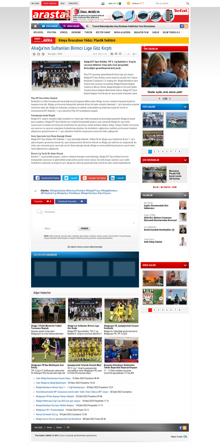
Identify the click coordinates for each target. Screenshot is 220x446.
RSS (68, 427)
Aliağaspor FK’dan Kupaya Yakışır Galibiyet (55, 396)
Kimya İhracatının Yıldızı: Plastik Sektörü (87, 40)
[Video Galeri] (71, 26)
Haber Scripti (176, 436)
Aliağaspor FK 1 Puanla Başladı (50, 410)
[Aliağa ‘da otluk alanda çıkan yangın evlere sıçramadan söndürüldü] (153, 278)
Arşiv (62, 3)
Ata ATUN (156, 205)
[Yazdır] (120, 54)
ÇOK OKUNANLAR (151, 160)
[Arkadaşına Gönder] (116, 54)
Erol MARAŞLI (159, 228)
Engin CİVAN (160, 218)
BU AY (156, 187)
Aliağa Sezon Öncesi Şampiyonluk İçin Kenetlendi (58, 419)
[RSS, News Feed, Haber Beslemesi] (186, 26)
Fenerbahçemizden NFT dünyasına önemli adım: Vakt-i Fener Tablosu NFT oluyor (72, 392)
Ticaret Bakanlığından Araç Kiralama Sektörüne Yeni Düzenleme (123, 26)
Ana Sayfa (35, 3)
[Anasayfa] (35, 26)
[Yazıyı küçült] (127, 54)
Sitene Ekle (73, 3)
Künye (49, 427)
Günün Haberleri (49, 3)
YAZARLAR (148, 195)
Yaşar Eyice (153, 240)
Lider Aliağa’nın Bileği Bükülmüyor (51, 383)
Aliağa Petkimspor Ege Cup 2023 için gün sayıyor (58, 401)
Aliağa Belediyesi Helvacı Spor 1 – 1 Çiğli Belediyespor (60, 387)
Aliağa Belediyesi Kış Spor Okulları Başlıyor (55, 405)
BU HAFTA (165, 187)
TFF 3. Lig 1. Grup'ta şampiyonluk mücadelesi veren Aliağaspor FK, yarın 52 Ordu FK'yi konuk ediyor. (84, 369)
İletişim (59, 427)
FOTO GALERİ (149, 107)
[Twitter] (38, 54)
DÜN (174, 187)
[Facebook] (34, 54)
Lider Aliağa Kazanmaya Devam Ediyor (53, 378)
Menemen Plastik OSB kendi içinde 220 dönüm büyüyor (175, 175)
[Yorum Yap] (111, 54)
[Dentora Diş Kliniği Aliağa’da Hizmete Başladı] (153, 120)
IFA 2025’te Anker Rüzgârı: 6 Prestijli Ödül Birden (165, 93)
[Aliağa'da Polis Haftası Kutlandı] (176, 296)
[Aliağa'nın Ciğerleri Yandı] (176, 278)
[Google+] (43, 54)
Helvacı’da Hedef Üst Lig (47, 414)
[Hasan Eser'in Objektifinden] (153, 138)
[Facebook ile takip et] (182, 26)
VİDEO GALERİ (149, 265)
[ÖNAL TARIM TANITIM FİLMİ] (153, 296)
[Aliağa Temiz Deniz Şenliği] (176, 120)
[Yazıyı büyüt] (135, 54)
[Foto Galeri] (50, 26)
